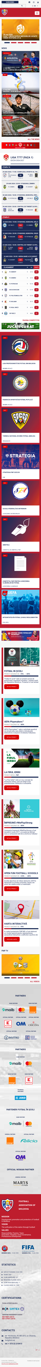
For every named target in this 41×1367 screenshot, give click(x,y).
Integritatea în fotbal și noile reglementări (20, 617)
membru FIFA (26, 1253)
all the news (33, 139)
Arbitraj (6, 545)
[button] (7, 43)
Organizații (6, 441)
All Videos (34, 982)
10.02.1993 (15, 1253)
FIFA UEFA (6, 622)
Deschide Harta (12, 939)
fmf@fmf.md (10, 1340)
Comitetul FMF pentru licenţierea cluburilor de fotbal (16, 582)
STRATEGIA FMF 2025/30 (11, 472)
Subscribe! (10, 2)
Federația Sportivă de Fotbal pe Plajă (18, 400)
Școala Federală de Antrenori (14, 508)
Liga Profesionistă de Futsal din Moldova (19, 363)
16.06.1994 (35, 1253)
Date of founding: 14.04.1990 (13, 1272)
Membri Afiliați (7, 368)
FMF (4, 477)
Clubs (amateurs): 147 (11, 1277)
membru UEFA (6, 1253)
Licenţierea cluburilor (10, 586)
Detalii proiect (12, 686)
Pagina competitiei (31, 320)
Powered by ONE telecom (33, 1360)
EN (35, 6)
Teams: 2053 (8, 1274)
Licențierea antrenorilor (11, 513)
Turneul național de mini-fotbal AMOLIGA (19, 436)
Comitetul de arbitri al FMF (12, 550)
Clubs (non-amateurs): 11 (12, 1282)
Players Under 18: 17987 (12, 1285)
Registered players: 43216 (12, 1280)
